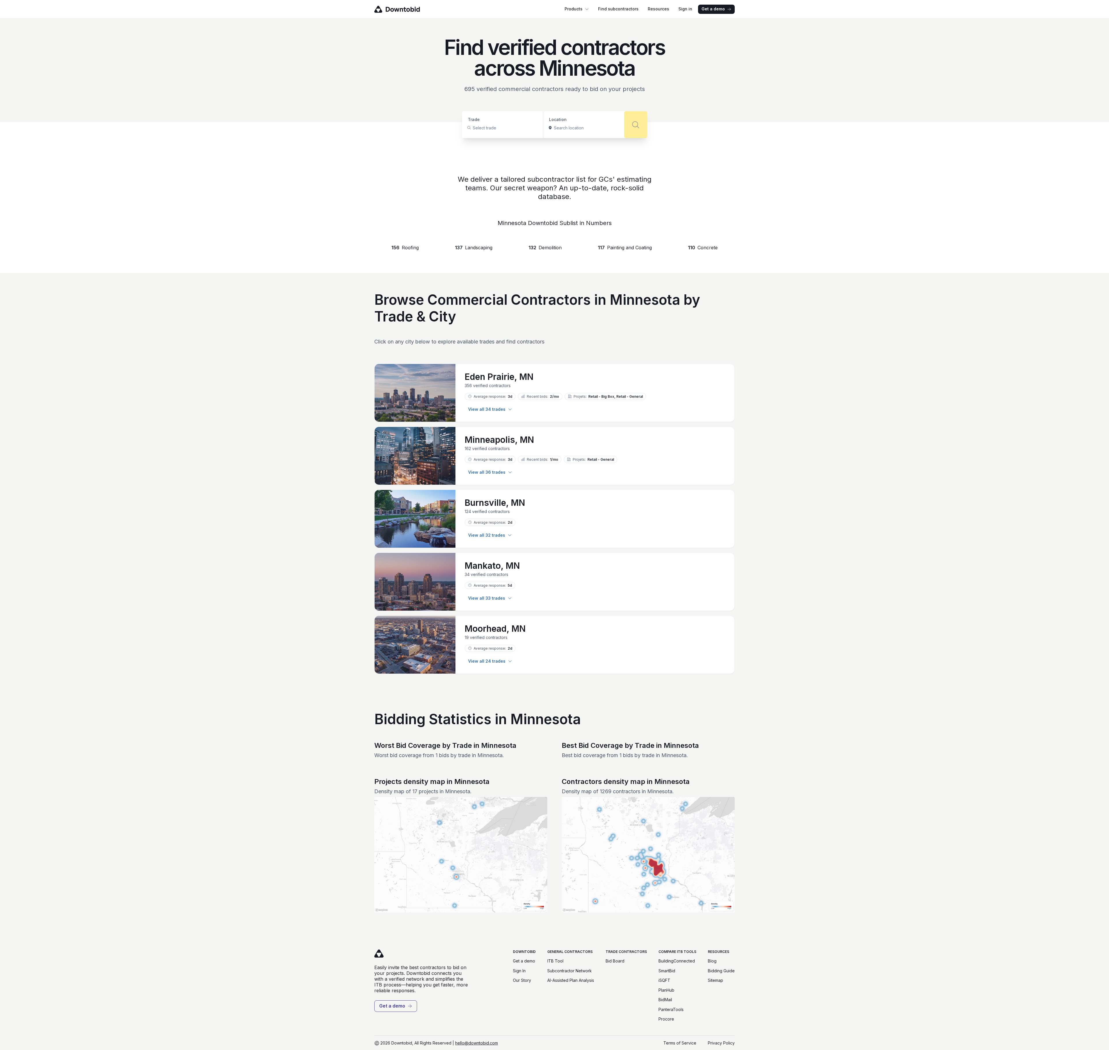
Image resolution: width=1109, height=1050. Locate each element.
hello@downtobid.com (476, 1042)
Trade (474, 119)
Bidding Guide (721, 970)
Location (558, 119)
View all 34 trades (486, 409)
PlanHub (666, 990)
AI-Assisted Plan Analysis (570, 980)
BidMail (665, 999)
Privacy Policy (721, 1042)
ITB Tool (555, 960)
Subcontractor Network (569, 970)
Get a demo (713, 8)
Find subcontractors (618, 8)
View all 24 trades (486, 661)
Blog (712, 960)
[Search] (635, 124)
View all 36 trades (486, 472)
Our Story (522, 980)
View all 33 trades (486, 598)
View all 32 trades (486, 535)
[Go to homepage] (405, 9)
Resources (658, 8)
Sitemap (715, 980)
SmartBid (666, 970)
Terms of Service (679, 1042)
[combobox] (473, 128)
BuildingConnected (676, 960)
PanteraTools (671, 1009)
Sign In (519, 970)
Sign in (685, 8)
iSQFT (664, 980)
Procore (666, 1018)
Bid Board (615, 960)
